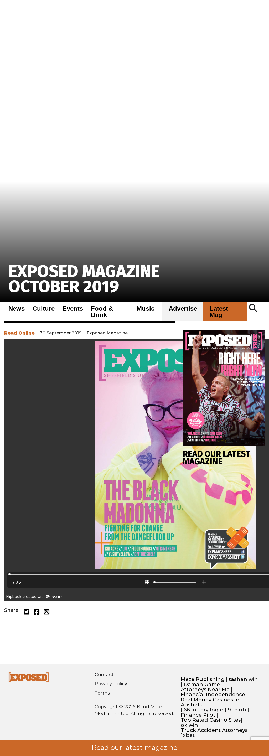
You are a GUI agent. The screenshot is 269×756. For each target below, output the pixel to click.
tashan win (243, 679)
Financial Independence (213, 694)
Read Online (19, 333)
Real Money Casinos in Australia (210, 702)
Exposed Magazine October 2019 (84, 279)
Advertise (183, 308)
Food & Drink (102, 311)
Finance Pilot (198, 714)
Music (145, 308)
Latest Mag (219, 311)
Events (73, 308)
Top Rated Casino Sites (211, 719)
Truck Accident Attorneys (214, 730)
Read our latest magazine (134, 747)
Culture (44, 308)
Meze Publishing (203, 679)
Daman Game (202, 684)
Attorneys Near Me (205, 689)
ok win (189, 725)
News (16, 308)
